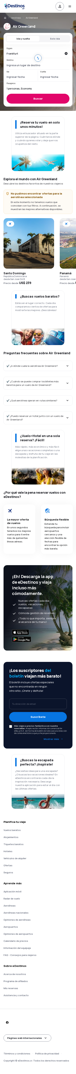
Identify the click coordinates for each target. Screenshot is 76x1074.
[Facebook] (7, 1022)
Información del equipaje (17, 948)
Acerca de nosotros (15, 974)
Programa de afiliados (16, 981)
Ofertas (8, 865)
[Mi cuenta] (59, 6)
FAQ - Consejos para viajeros (20, 955)
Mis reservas (11, 988)
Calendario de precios (16, 941)
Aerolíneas (16, 17)
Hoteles (8, 851)
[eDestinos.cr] (5, 18)
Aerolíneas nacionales (16, 912)
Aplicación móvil (12, 891)
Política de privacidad (47, 1053)
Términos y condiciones (17, 1053)
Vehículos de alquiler (15, 858)
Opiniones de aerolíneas (17, 919)
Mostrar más (51, 739)
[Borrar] (65, 53)
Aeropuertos (11, 926)
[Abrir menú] (69, 6)
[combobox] (34, 53)
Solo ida (55, 38)
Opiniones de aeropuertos (18, 933)
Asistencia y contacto (16, 995)
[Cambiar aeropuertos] (38, 58)
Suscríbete (38, 717)
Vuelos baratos (12, 830)
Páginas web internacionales (24, 1038)
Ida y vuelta (23, 38)
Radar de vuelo (12, 898)
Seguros (8, 872)
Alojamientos (11, 837)
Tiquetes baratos (14, 844)
